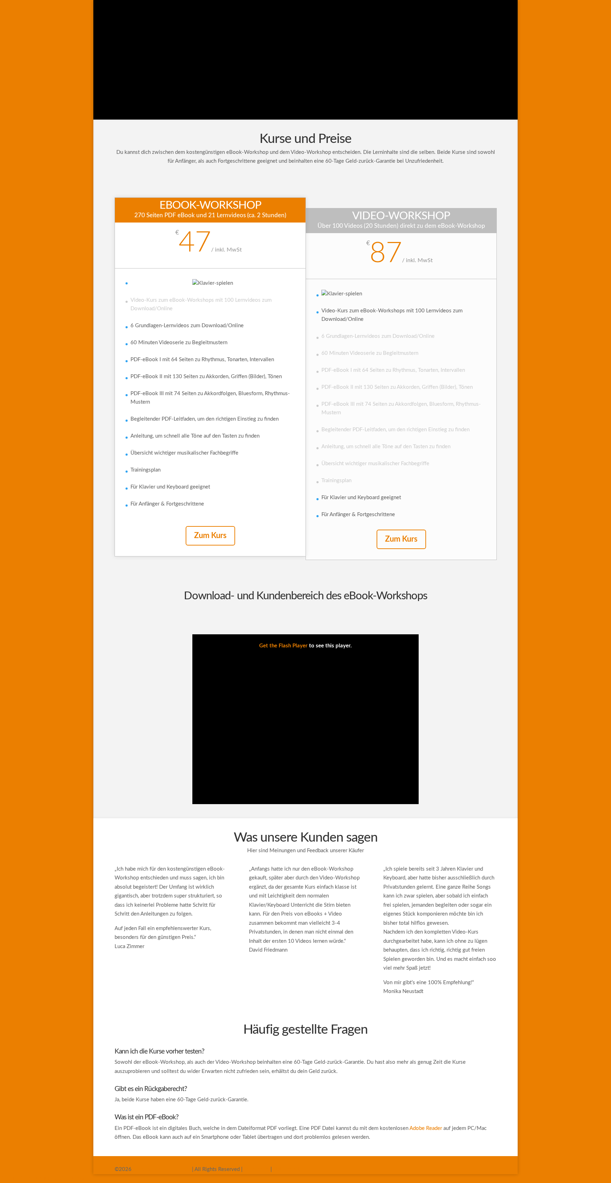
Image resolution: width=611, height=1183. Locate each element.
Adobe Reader (425, 1128)
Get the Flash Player (283, 645)
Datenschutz (287, 1169)
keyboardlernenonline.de (162, 1169)
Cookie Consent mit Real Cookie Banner (47, 1178)
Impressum (256, 1169)
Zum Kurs (210, 535)
